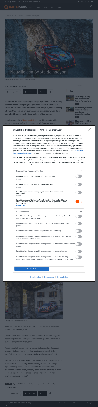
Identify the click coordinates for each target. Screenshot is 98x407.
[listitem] (49, 171)
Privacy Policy (62, 277)
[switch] (79, 176)
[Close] (90, 130)
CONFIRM (31, 269)
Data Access (49, 277)
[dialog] (49, 203)
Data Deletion (35, 277)
